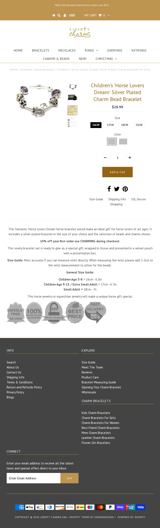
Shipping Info (117, 199)
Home (18, 50)
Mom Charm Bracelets (96, 433)
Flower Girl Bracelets (96, 443)
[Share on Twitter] (117, 190)
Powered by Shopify (131, 517)
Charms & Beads (56, 59)
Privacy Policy (15, 392)
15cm (139, 125)
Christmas (104, 59)
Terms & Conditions (20, 382)
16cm (95, 125)
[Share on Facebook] (109, 190)
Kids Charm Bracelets (96, 413)
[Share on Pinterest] (125, 190)
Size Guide (96, 199)
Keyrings (138, 50)
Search (11, 362)
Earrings (114, 50)
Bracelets (40, 50)
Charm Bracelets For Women (100, 423)
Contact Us (14, 372)
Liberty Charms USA (53, 517)
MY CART (95, 15)
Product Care (90, 377)
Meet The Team (92, 367)
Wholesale (89, 392)
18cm (124, 125)
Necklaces (67, 50)
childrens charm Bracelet (37, 69)
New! (82, 59)
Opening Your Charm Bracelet (101, 387)
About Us (13, 367)
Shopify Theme (80, 517)
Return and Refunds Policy (24, 387)
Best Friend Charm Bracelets (101, 428)
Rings (89, 50)
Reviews (87, 372)
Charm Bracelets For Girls (99, 418)
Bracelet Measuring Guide (99, 382)
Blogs (10, 397)
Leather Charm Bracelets (98, 438)
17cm (110, 125)
